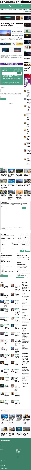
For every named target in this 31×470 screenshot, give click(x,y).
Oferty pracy (10, 9)
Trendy (17, 450)
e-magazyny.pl (7, 411)
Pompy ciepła (20, 238)
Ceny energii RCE (25, 9)
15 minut (24, 208)
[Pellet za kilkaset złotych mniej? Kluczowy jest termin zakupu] (25, 132)
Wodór (17, 457)
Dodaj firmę (22, 250)
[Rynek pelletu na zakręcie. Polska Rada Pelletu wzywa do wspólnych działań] (25, 117)
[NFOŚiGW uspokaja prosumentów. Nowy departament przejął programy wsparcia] (27, 192)
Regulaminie (13, 83)
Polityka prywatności (2, 460)
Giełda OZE (14, 9)
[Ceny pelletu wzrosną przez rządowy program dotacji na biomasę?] (25, 139)
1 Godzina (27, 208)
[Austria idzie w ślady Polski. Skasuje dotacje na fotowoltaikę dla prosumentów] (3, 171)
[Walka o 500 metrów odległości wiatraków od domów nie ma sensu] (25, 146)
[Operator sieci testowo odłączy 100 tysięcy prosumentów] (11, 171)
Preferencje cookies (2, 465)
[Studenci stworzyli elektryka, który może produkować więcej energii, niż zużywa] (25, 93)
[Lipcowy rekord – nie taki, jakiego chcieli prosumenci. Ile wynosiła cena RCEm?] (3, 192)
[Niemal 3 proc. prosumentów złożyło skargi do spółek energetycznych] (27, 181)
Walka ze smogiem (18, 456)
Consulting (14, 237)
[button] (23, 11)
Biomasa (8, 237)
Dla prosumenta (20, 9)
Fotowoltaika (3, 238)
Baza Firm (6, 9)
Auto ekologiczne (18, 453)
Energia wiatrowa (26, 237)
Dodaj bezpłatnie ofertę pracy (19, 277)
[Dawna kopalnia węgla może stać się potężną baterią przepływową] (25, 125)
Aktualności (1, 449)
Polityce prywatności (18, 83)
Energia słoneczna (18, 451)
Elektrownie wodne (21, 237)
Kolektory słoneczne (14, 239)
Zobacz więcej (27, 250)
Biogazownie (3, 237)
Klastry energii (9, 238)
